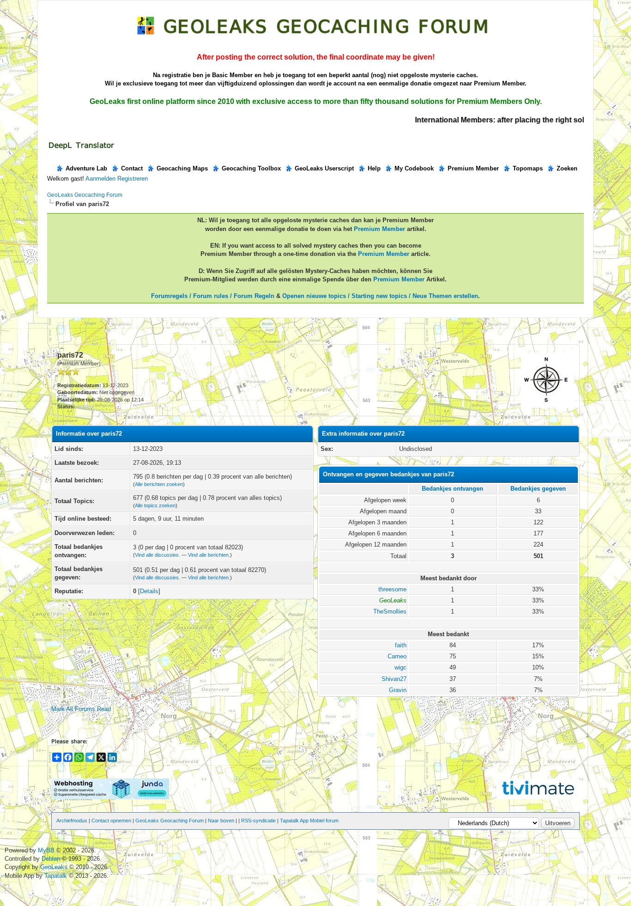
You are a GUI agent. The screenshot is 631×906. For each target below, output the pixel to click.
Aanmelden (100, 178)
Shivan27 (394, 678)
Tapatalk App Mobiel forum (309, 820)
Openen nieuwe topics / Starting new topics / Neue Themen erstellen (380, 295)
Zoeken (567, 168)
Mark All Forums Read (81, 708)
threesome (392, 589)
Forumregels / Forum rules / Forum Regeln (212, 295)
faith (401, 645)
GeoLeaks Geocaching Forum (84, 195)
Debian (52, 858)
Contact (132, 168)
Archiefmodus (71, 820)
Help (374, 168)
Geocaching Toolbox (251, 168)
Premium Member (473, 168)
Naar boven (221, 820)
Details (149, 591)
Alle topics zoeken (155, 505)
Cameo (397, 656)
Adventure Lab (86, 168)
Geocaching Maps (182, 168)
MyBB (46, 850)
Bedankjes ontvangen (452, 488)
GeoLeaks (54, 866)
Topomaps (528, 168)
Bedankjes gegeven (538, 488)
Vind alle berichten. (209, 555)
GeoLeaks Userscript (324, 168)
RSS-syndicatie (258, 820)
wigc (400, 667)
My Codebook (414, 168)
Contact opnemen (111, 820)
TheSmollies (390, 611)
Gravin (398, 690)
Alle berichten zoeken (159, 484)
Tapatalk (56, 875)
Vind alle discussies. (157, 555)
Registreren (132, 178)
